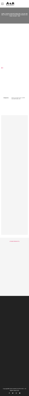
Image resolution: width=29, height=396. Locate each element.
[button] (2, 4)
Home (3, 13)
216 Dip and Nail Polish (16, 97)
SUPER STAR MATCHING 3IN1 (13, 13)
